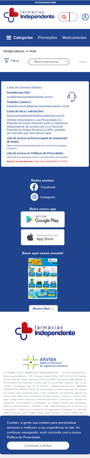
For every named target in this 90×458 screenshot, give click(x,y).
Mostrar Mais (42, 308)
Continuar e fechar (38, 445)
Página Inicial (14, 51)
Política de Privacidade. (24, 437)
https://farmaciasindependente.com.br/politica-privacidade (37, 157)
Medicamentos (74, 38)
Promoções (47, 38)
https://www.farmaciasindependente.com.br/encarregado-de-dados (37, 147)
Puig (33, 51)
